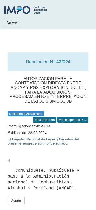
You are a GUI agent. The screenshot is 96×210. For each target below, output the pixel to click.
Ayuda (16, 200)
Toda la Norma (44, 119)
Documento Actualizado (25, 113)
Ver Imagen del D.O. (73, 119)
